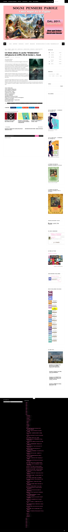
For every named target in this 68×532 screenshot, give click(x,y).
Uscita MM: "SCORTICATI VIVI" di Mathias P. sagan (34, 458)
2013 (27, 524)
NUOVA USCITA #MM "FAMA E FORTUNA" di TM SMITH (34, 484)
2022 (27, 408)
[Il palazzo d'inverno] (57, 261)
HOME (10, 43)
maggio (28, 425)
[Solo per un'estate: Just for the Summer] (51, 261)
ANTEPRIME (15, 43)
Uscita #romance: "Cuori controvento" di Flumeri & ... (34, 447)
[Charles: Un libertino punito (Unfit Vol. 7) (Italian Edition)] (59, 264)
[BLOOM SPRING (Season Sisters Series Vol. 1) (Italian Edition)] (49, 258)
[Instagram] (46, 1)
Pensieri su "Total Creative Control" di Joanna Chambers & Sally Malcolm (23, 121)
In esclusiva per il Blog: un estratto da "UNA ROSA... (34, 442)
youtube (56, 63)
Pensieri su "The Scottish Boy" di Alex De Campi (10, 121)
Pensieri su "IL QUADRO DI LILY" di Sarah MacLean (33, 500)
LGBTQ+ (30, 1)
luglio (28, 422)
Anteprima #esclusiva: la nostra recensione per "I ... (34, 436)
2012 (27, 525)
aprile (28, 427)
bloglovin (56, 52)
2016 (27, 519)
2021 (27, 409)
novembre (29, 416)
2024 (27, 405)
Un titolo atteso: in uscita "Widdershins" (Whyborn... (34, 471)
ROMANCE (5, 1)
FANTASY (19, 1)
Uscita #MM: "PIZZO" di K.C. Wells (32, 437)
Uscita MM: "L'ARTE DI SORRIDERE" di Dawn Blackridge (34, 464)
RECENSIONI (21, 43)
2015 (27, 521)
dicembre (28, 415)
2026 (27, 402)
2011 (27, 526)
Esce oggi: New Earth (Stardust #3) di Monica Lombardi (33, 429)
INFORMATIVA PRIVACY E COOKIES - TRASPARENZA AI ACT (47, 43)
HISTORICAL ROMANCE (12, 1)
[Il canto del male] (55, 261)
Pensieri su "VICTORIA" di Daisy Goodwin (34, 466)
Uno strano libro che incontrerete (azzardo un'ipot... (34, 507)
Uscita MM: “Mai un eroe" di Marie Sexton (34, 462)
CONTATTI (27, 43)
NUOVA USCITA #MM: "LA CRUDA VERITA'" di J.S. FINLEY (34, 476)
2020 (27, 411)
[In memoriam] (49, 239)
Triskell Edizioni (40, 103)
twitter (56, 61)
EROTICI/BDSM (35, 1)
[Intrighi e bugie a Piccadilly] (51, 264)
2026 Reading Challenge (55, 276)
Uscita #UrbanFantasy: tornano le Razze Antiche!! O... (34, 488)
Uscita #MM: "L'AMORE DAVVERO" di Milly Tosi (34, 433)
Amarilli (53, 277)
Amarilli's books (52, 253)
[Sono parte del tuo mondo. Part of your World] (49, 261)
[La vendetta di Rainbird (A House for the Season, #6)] (53, 264)
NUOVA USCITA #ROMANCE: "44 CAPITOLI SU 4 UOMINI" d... (35, 451)
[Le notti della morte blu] (59, 261)
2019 (27, 412)
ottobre (28, 418)
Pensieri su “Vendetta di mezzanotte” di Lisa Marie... (34, 511)
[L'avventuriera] (57, 264)
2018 (27, 414)
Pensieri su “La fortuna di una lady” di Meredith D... (33, 490)
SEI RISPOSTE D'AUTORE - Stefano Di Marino (34, 469)
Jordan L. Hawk (13, 103)
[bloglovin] (52, 1)
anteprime (9, 103)
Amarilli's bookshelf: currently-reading (56, 234)
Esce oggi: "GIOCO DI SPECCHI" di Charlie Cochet (34, 431)
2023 (27, 406)
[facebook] (64, 530)
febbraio (28, 515)
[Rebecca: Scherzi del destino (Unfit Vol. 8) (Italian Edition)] (55, 264)
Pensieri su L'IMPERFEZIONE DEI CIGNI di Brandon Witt (33, 456)
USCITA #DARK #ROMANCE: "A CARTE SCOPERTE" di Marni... (33, 495)
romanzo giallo (18, 103)
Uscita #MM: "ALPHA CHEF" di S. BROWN (33, 477)
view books (59, 281)
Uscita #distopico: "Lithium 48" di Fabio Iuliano (33, 482)
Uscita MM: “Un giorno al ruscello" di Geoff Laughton (34, 497)
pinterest (56, 59)
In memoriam (53, 237)
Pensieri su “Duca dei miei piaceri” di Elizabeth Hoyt (33, 449)
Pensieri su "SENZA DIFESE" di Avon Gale (33, 486)
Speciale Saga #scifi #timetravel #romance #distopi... (34, 461)
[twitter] (49, 1)
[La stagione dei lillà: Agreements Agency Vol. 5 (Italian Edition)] (49, 264)
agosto (28, 421)
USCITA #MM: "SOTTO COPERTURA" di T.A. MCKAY (34, 509)
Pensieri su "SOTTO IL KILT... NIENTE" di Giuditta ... (33, 454)
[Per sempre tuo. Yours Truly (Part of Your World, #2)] (53, 261)
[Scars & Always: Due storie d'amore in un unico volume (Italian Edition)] (57, 258)
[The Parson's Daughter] (59, 258)
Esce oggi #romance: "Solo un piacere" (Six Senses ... (34, 479)
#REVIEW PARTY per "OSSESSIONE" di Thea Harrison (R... (34, 440)
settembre (29, 419)
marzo (28, 513)
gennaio (28, 516)
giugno (28, 424)
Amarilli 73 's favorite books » (58, 266)
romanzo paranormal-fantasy (33, 103)
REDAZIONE (32, 43)
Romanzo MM (27, 103)
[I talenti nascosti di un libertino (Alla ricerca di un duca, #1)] (55, 258)
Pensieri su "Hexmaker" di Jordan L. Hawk (36, 121)
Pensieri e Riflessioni (52, 74)
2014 (27, 522)
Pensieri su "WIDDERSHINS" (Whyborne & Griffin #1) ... (34, 444)
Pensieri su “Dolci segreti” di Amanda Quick (34, 467)
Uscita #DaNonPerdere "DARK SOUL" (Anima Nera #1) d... (34, 504)
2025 (27, 404)
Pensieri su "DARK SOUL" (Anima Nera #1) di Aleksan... (34, 473)
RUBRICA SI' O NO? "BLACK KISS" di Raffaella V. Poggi (34, 493)
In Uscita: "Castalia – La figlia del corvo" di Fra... (34, 502)
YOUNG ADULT (25, 1)
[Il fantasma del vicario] (62, 261)
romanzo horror (22, 103)
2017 (27, 518)
